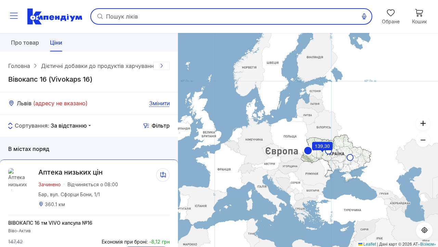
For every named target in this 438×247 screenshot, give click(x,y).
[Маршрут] (163, 175)
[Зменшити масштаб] (423, 140)
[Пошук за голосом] (364, 16)
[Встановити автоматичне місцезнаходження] (424, 230)
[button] (308, 150)
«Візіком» (427, 244)
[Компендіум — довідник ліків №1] (54, 16)
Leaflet (369, 244)
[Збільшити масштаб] (423, 123)
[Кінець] (161, 66)
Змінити (159, 103)
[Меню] (13, 16)
